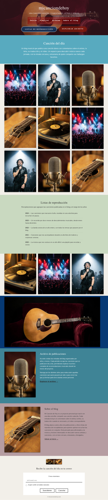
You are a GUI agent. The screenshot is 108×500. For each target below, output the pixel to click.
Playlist (44, 21)
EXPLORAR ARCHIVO (73, 29)
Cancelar (61, 490)
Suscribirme (47, 490)
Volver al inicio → (51, 439)
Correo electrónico (54, 476)
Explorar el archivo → (49, 382)
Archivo (56, 21)
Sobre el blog (70, 21)
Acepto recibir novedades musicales (38, 485)
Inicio (33, 21)
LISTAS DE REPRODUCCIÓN (39, 29)
